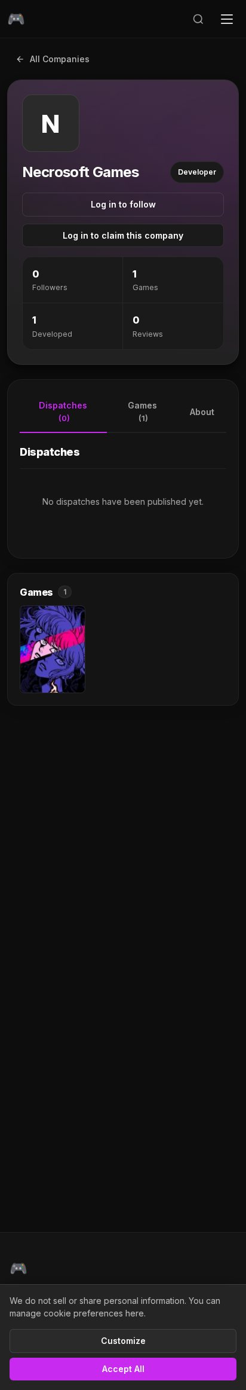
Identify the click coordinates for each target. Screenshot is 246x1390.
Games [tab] (142, 411)
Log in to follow (123, 204)
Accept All (123, 1369)
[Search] (198, 19)
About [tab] (202, 412)
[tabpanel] (123, 488)
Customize (123, 1341)
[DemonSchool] (52, 649)
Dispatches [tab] (63, 411)
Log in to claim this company (123, 235)
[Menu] (227, 19)
